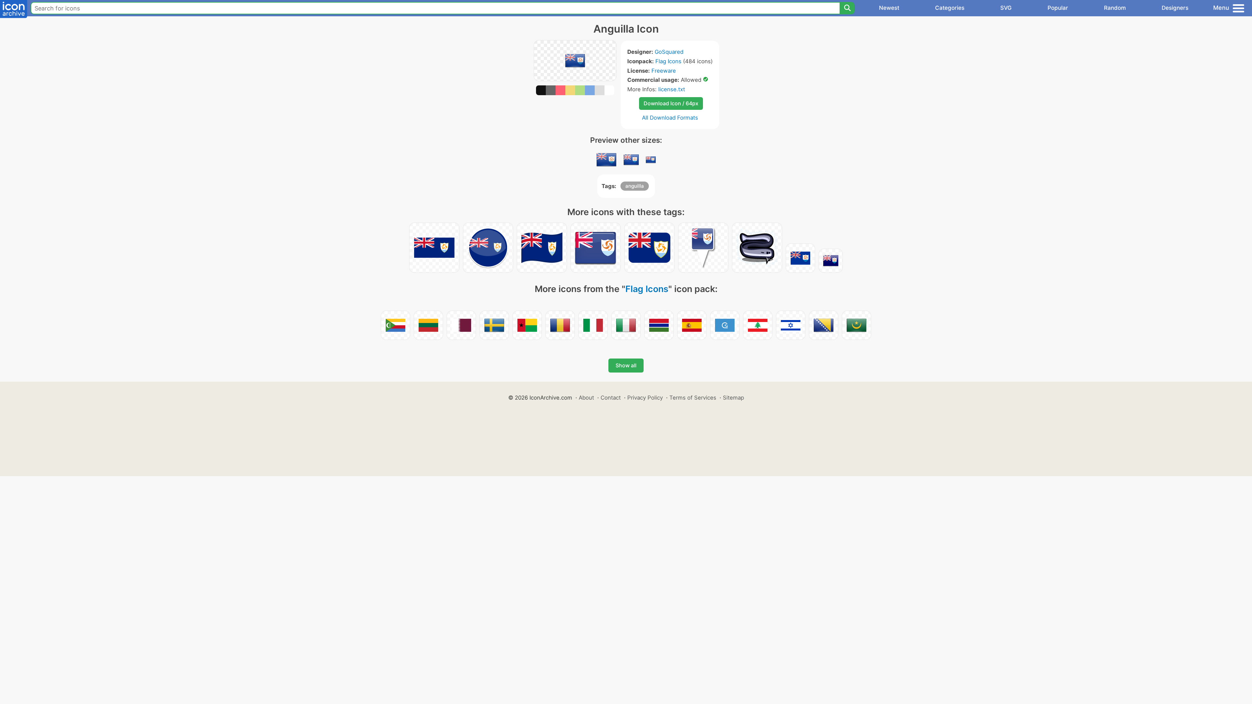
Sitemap (733, 397)
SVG (1006, 8)
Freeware (663, 70)
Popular (1058, 8)
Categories (949, 8)
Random (1115, 8)
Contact (611, 397)
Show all (626, 365)
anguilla (634, 186)
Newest (889, 8)
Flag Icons (668, 61)
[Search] (847, 8)
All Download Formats (670, 117)
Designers (1175, 8)
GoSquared (669, 52)
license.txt (671, 89)
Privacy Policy (645, 397)
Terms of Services (692, 397)
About (586, 397)
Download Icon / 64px (671, 103)
